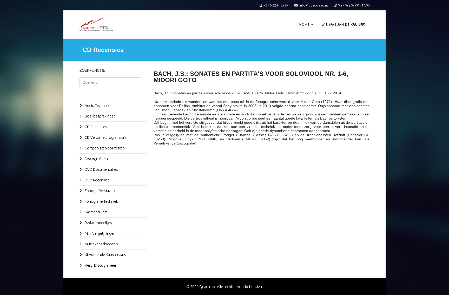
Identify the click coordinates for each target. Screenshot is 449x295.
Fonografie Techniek (101, 201)
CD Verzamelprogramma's (105, 137)
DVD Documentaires (101, 169)
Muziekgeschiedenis (101, 244)
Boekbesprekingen (100, 116)
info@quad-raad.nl (313, 5)
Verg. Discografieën (100, 265)
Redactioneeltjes (98, 223)
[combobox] (110, 82)
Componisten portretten (104, 148)
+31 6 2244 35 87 (275, 5)
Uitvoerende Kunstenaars (105, 255)
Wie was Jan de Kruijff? (344, 24)
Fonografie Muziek (99, 191)
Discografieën (96, 159)
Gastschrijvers (96, 212)
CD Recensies (95, 127)
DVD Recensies (97, 180)
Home (304, 24)
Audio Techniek (96, 105)
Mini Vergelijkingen (99, 233)
